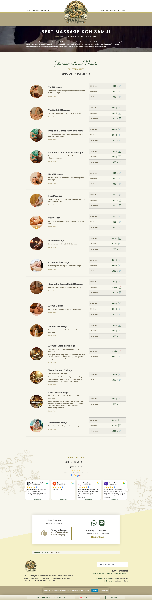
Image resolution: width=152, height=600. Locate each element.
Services (36, 10)
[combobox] (112, 564)
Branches (121, 10)
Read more (56, 497)
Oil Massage (54, 217)
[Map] (44, 533)
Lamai (115, 578)
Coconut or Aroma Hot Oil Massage (65, 284)
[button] (89, 597)
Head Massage (55, 174)
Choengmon (99, 578)
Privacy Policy (104, 590)
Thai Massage (55, 87)
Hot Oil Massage (56, 240)
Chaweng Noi (89, 499)
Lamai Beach (37, 499)
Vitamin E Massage (57, 326)
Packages (45, 10)
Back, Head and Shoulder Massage (65, 152)
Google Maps (59, 530)
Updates (113, 10)
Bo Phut (108, 578)
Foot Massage (55, 196)
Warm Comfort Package (60, 370)
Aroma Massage (56, 305)
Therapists (104, 10)
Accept (94, 590)
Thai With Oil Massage (59, 110)
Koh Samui (120, 570)
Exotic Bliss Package (58, 392)
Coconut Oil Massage (58, 262)
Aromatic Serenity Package (61, 345)
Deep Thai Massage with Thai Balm (65, 130)
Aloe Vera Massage (57, 422)
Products (45, 552)
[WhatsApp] (94, 523)
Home (29, 10)
